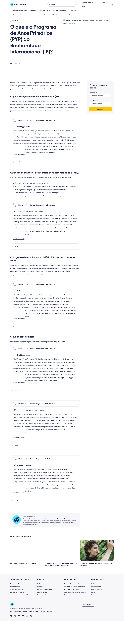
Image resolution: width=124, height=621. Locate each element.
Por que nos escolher (17, 592)
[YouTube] (23, 616)
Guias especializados (18, 14)
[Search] (75, 4)
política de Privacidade (18, 611)
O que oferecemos (16, 589)
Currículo (73, 10)
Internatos (33, 10)
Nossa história (15, 586)
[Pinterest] (31, 616)
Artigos (102, 2)
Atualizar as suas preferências (74, 586)
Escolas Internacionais (19, 10)
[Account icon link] (113, 4)
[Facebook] (11, 616)
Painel (93, 592)
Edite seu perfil (96, 586)
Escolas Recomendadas (72, 584)
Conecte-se (68, 595)
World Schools (61, 518)
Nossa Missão (15, 584)
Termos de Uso (34, 611)
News (83, 6)
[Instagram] (15, 616)
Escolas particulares (60, 10)
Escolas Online (45, 10)
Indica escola (41, 584)
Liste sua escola (96, 584)
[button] (19, 150)
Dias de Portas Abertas (89, 2)
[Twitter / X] (27, 616)
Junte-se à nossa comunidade (20, 595)
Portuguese (87, 604)
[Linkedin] (19, 616)
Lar (11, 14)
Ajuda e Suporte (96, 589)
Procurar (100, 109)
